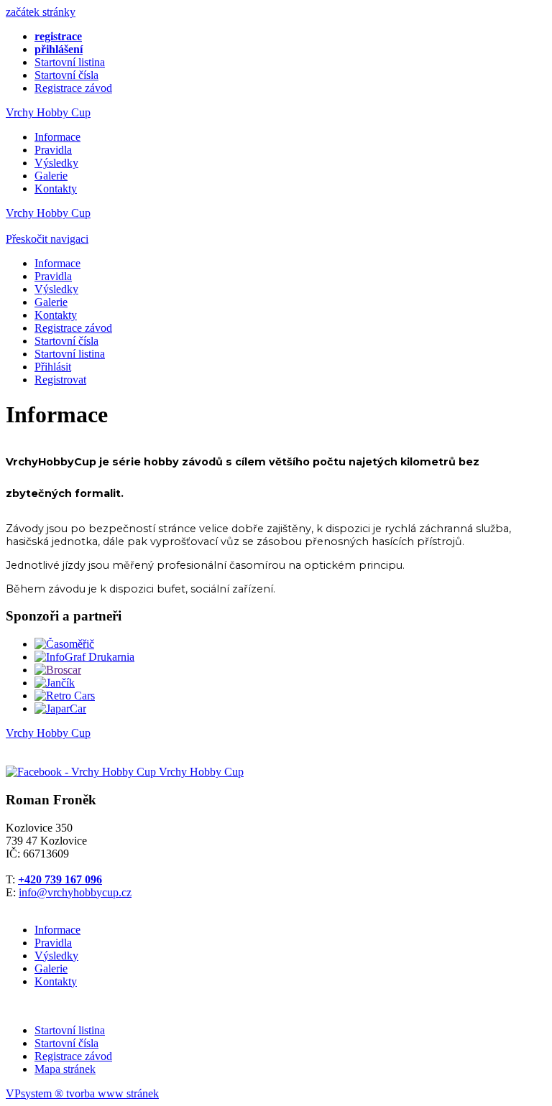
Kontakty (55, 188)
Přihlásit (52, 367)
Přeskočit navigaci (47, 239)
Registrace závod (73, 88)
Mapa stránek (65, 1069)
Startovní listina (69, 62)
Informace (57, 137)
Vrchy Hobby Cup (48, 112)
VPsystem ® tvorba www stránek (82, 1093)
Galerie (51, 175)
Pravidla (53, 150)
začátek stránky (40, 12)
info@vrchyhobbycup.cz (75, 892)
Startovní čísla (66, 75)
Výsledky (56, 163)
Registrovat (60, 379)
